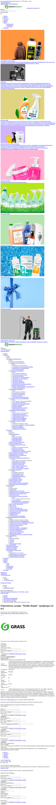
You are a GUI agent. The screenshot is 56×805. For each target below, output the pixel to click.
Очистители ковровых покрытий (15, 148)
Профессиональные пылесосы (40, 341)
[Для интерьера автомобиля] (23, 389)
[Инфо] (7, 562)
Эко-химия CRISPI (5, 214)
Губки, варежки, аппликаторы (19, 465)
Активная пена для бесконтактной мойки (22, 366)
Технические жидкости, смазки (31, 63)
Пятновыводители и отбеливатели (20, 501)
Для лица (8, 182)
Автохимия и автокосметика (8, 60)
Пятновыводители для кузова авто (18, 455)
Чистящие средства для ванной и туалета (32, 121)
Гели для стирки (16, 500)
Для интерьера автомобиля (36, 62)
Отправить (3, 655)
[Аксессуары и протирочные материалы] (29, 458)
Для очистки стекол (17, 380)
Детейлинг (3, 82)
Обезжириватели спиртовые (29, 84)
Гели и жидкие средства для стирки (28, 122)
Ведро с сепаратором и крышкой (20, 468)
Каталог (6, 17)
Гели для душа (5, 124)
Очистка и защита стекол (31, 83)
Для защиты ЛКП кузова (18, 382)
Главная (5, 16)
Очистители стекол (15, 122)
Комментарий (4, 727)
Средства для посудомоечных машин (18, 510)
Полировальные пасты (18, 473)
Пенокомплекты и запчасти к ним (9, 341)
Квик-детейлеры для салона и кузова (13, 84)
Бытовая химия (4, 120)
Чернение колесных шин (11, 87)
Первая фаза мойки (17, 438)
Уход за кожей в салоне (23, 87)
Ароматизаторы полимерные (19, 418)
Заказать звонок (4, 4)
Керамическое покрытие (18, 450)
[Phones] (1, 347)
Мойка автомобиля (5, 83)
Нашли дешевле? (11, 656)
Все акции (6, 18)
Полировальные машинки (18, 476)
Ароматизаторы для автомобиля (15, 63)
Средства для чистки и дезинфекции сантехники (32, 145)
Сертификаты (9, 25)
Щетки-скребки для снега (18, 409)
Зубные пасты (4, 121)
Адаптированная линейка (15, 479)
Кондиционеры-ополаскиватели (20, 502)
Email (2, 652)
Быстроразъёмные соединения (25, 341)
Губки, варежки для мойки (19, 402)
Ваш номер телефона (6, 650)
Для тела (12, 182)
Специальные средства (9, 125)
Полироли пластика (17, 396)
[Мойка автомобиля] (19, 434)
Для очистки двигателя (18, 376)
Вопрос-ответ (9, 24)
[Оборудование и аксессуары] (21, 550)
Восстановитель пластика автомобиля (38, 87)
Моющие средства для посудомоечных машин (26, 149)
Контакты (6, 28)
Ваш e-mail (3, 722)
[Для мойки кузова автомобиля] (25, 363)
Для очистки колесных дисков (17, 83)
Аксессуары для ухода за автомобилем (18, 398)
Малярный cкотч (16, 477)
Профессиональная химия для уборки (10, 144)
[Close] (5, 792)
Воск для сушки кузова (18, 369)
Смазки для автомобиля (18, 427)
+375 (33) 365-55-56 (5, 349)
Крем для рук (12, 505)
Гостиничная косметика (6, 245)
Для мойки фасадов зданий (19, 429)
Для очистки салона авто (18, 393)
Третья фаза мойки (17, 440)
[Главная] (13, 346)
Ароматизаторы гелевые (18, 417)
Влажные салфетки (17, 406)
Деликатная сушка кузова (18, 463)
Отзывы (6, 20)
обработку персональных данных (17, 653)
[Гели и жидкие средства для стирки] (27, 496)
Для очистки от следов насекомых (20, 377)
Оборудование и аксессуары (8, 340)
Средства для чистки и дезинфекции (18, 527)
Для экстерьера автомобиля (22, 62)
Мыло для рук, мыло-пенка (44, 122)
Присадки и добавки (17, 426)
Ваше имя (3, 649)
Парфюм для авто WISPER (19, 419)
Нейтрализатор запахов (9, 149)
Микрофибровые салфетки (19, 462)
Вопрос (3, 709)
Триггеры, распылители (18, 405)
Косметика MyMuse (5, 181)
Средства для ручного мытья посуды (31, 124)
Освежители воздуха (20, 125)
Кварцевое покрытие (17, 448)
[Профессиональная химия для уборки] (25, 517)
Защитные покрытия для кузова (17, 444)
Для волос (3, 182)
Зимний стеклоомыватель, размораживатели (23, 386)
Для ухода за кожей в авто (18, 394)
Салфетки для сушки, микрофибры (21, 403)
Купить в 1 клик (4, 658)
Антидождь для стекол (17, 381)
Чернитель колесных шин (18, 385)
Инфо (5, 22)
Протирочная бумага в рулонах (20, 407)
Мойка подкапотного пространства (18, 484)
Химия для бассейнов (6, 277)
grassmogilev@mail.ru (9, 588)
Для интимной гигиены (20, 182)
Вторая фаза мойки (17, 439)
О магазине (9, 26)
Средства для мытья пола (15, 124)
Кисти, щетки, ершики (18, 467)
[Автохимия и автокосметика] (21, 359)
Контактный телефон (6, 712)
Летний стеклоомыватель (18, 388)
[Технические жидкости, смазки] (25, 421)
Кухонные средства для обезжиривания (10, 145)
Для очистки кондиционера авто (20, 397)
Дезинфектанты (30, 125)
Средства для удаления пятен (16, 531)
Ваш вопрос (4, 800)
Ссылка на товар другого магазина (10, 724)
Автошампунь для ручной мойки (20, 368)
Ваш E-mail (3, 713)
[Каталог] (8, 355)
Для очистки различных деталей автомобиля (23, 425)
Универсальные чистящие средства (18, 493)
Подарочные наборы (6, 309)
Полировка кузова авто (38, 86)
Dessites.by (12, 773)
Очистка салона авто (8, 86)
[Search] (2, 347)
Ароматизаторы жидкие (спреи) (20, 415)
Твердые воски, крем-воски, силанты (21, 451)
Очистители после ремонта (17, 146)
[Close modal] (9, 718)
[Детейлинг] (12, 430)
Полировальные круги (17, 475)
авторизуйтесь (10, 699)
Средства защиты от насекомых (41, 125)
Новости (6, 21)
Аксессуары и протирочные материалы (23, 86)
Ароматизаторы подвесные (19, 414)
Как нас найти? (5, 1)
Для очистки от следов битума (19, 378)
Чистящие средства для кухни (15, 121)
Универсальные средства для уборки (18, 524)
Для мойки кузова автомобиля (8, 62)
